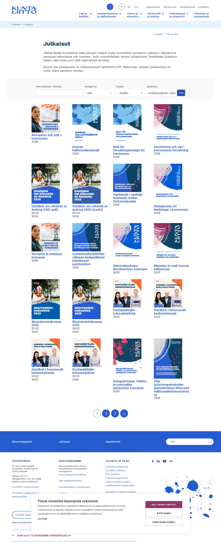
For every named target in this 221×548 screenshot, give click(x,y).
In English (158, 34)
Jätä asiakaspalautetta (70, 480)
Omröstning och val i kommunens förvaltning (171, 148)
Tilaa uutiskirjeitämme (116, 478)
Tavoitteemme (187, 7)
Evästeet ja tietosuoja (116, 467)
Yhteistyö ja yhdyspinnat (201, 15)
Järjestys (151, 86)
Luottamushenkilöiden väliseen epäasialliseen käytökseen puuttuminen (88, 259)
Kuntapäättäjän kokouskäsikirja (124, 311)
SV (129, 7)
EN (136, 7)
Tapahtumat (112, 441)
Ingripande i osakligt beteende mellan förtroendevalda (127, 198)
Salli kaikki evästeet (163, 505)
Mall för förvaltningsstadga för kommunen (129, 150)
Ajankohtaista (153, 7)
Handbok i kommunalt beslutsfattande (170, 311)
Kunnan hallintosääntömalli (85, 148)
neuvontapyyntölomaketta (72, 474)
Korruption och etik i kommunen (46, 136)
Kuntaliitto (203, 7)
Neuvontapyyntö (22, 441)
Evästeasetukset (164, 522)
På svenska (172, 34)
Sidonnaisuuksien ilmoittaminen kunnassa (130, 267)
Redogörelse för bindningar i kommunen (171, 207)
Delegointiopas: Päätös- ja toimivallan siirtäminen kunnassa (130, 384)
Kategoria (90, 86)
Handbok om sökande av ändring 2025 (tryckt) (90, 207)
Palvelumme (169, 7)
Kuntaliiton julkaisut (115, 470)
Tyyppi (119, 86)
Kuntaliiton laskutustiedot (25, 487)
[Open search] (110, 7)
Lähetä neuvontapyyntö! (30, 514)
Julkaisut (64, 441)
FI (122, 7)
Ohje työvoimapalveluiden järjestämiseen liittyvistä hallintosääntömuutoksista (171, 387)
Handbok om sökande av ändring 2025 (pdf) (49, 207)
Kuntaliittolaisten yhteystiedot (74, 487)
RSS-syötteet (112, 474)
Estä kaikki (164, 513)
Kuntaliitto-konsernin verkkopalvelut (44, 535)
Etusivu (17, 25)
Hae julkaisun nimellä (48, 86)
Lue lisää (42, 518)
